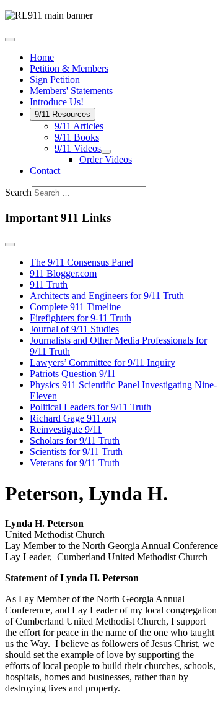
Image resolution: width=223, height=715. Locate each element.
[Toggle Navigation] (10, 39)
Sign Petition (55, 79)
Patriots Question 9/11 (73, 373)
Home (42, 57)
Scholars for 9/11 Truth (75, 440)
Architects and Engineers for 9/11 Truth (107, 295)
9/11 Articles (79, 126)
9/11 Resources (62, 114)
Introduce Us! (57, 102)
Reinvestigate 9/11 (66, 429)
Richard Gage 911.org (73, 418)
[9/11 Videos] (106, 152)
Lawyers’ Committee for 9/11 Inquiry (102, 362)
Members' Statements (71, 90)
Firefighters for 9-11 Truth (80, 318)
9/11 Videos (78, 148)
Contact (45, 170)
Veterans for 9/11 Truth (75, 462)
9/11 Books (77, 137)
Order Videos (105, 159)
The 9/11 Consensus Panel (81, 262)
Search (18, 192)
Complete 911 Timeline (75, 306)
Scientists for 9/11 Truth (76, 451)
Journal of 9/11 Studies (74, 329)
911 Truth (49, 284)
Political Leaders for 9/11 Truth (90, 407)
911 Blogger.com (63, 273)
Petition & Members (69, 68)
